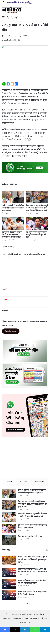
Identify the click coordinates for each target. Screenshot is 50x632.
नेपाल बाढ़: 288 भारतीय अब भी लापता (30, 536)
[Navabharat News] (12, 10)
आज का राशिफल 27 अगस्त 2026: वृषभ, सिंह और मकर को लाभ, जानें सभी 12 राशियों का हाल (32, 570)
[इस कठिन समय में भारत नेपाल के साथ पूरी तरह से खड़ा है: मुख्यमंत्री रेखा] (37, 223)
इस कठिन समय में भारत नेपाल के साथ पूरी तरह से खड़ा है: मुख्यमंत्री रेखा (36, 234)
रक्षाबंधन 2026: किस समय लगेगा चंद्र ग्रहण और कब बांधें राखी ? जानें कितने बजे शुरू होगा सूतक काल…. (33, 559)
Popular (23, 481)
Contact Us (6, 618)
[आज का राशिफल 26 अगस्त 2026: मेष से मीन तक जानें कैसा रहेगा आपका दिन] (9, 584)
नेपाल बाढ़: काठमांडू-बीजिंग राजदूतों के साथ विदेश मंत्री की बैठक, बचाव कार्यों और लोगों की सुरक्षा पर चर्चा (37, 208)
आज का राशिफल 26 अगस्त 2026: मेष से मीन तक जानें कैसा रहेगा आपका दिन (32, 581)
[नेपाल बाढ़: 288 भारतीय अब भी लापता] (9, 540)
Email (4, 299)
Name (4, 289)
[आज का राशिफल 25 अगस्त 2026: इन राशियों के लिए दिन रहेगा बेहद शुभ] (9, 595)
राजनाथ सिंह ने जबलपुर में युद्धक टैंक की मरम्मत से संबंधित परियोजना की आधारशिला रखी (12, 234)
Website (5, 310)
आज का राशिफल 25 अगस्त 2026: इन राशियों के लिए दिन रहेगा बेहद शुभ (32, 593)
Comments (39, 481)
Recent (9, 481)
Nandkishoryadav (10, 36)
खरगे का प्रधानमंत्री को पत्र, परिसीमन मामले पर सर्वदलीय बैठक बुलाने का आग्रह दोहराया (13, 208)
